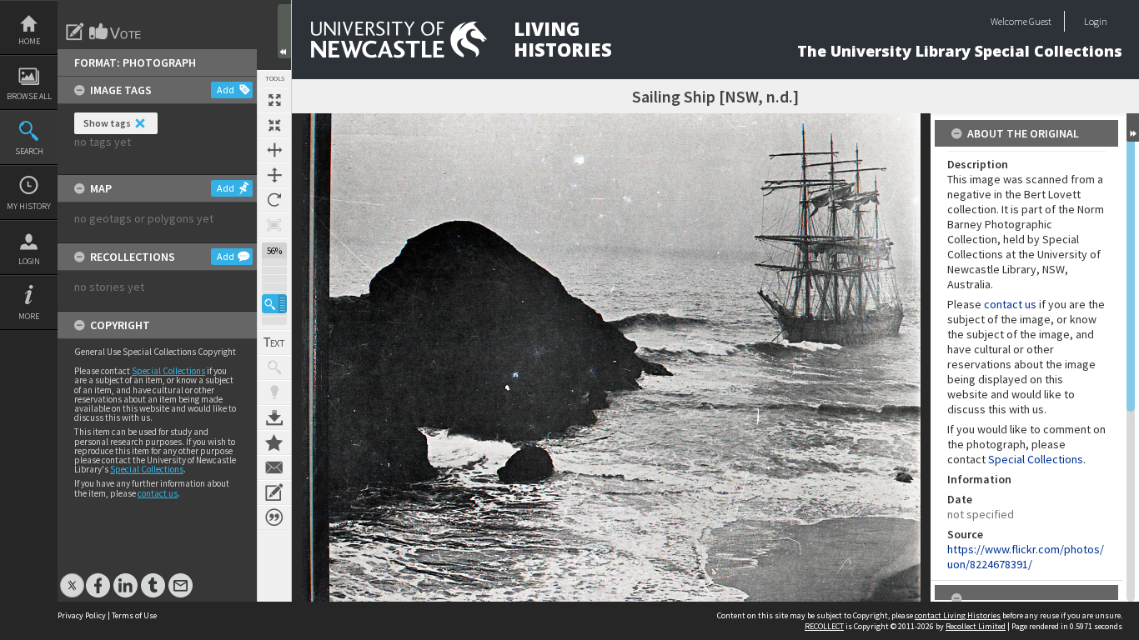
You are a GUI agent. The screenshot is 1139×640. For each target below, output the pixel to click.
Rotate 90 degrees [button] (274, 200)
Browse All (29, 96)
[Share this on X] (72, 577)
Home (29, 41)
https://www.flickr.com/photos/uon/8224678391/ (1025, 557)
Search (29, 151)
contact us (158, 493)
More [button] (28, 316)
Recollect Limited (976, 626)
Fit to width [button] (274, 150)
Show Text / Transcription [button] (274, 342)
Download (274, 417)
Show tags (107, 123)
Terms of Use (134, 615)
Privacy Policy (82, 615)
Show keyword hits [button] (274, 367)
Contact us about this (274, 467)
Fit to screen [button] (274, 125)
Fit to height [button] (274, 175)
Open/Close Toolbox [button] (284, 31)
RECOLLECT (824, 626)
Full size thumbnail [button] (274, 100)
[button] (274, 303)
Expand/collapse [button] (1132, 127)
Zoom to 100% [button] (274, 225)
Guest (1040, 21)
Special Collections (168, 371)
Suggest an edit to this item (75, 31)
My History (29, 206)
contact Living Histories (958, 615)
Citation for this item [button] (274, 517)
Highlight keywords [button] (274, 392)
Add (225, 89)
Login (29, 261)
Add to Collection (274, 442)
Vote (116, 31)
